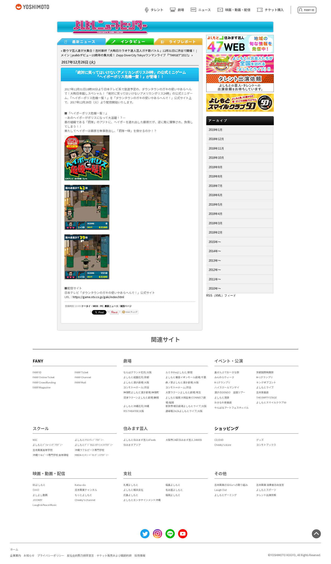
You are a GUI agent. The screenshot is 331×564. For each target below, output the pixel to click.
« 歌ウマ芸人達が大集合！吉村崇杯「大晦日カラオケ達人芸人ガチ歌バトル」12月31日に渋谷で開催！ (128, 50)
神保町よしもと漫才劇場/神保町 (141, 392)
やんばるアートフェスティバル (231, 407)
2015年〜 (215, 242)
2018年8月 (215, 176)
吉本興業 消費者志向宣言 (270, 485)
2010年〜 (215, 288)
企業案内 (15, 555)
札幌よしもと (130, 485)
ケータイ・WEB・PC (92, 306)
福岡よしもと (173, 495)
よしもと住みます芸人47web (139, 440)
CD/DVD (219, 440)
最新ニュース (111, 306)
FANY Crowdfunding (44, 382)
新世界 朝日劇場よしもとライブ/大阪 (186, 406)
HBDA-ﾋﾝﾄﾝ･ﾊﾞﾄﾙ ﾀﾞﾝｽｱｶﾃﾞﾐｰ (92, 455)
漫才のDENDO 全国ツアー (229, 392)
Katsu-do (80, 485)
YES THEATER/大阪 (133, 411)
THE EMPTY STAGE (266, 397)
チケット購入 (274, 9)
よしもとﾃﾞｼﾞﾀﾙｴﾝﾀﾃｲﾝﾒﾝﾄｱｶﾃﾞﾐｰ (94, 444)
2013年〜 (215, 260)
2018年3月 (215, 223)
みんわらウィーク (224, 377)
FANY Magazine (41, 387)
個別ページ (125, 306)
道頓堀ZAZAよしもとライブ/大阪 (184, 411)
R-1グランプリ (222, 382)
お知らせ (29, 555)
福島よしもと (173, 485)
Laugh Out (220, 490)
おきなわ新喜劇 (223, 402)
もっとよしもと (83, 495)
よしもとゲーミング (225, 495)
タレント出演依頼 (266, 495)
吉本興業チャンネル (86, 490)
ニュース (204, 9)
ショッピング (226, 428)
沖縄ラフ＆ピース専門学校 (89, 450)
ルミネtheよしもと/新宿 (179, 372)
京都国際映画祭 (265, 372)
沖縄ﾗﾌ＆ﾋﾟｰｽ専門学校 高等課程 (50, 455)
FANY (38, 361)
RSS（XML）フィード (221, 295)
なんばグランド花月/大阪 (137, 372)
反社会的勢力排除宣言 (80, 555)
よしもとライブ (265, 387)
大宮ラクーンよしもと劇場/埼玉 (183, 392)
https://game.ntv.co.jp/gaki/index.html (98, 297)
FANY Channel (83, 377)
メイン (65, 55)
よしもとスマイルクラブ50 (271, 402)
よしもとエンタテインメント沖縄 (142, 500)
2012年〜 (215, 270)
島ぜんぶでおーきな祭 (226, 372)
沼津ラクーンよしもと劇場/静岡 (141, 397)
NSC (35, 440)
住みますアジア (132, 444)
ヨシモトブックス (266, 444)
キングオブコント (266, 382)
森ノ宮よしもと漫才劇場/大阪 (182, 382)
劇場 (181, 9)
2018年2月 (215, 232)
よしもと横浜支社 (133, 490)
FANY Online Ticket (43, 377)
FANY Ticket (81, 372)
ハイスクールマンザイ (226, 387)
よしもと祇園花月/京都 (136, 377)
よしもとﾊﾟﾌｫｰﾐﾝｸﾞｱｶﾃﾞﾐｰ (48, 444)
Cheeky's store (222, 444)
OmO (36, 490)
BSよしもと (39, 485)
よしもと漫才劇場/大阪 (136, 382)
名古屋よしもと (174, 490)
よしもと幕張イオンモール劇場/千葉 (186, 377)
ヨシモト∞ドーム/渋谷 (178, 387)
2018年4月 (215, 213)
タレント (157, 9)
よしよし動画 (40, 495)
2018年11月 (216, 148)
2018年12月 (216, 139)
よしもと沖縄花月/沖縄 (136, 406)
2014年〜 (215, 251)
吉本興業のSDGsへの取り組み (231, 485)
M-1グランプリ (264, 377)
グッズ (260, 440)
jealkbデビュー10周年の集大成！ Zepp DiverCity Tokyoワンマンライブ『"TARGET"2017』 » (132, 55)
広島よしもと (130, 495)
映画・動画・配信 (237, 9)
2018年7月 (215, 186)
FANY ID (37, 372)
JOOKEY (37, 500)
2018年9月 (215, 167)
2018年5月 (215, 204)
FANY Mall (80, 382)
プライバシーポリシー (50, 555)
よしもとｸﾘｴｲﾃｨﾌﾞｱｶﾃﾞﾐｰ (89, 440)
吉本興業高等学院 (42, 450)
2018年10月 (216, 157)
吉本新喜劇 (262, 392)
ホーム (14, 549)
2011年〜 (215, 279)
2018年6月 (215, 195)
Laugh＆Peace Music (45, 505)
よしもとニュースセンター (165, 30)
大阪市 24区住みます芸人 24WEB (184, 440)
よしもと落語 (221, 397)
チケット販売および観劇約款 (114, 555)
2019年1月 (215, 129)
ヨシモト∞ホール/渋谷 (136, 387)
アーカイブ (218, 120)
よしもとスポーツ (266, 490)
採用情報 (139, 555)
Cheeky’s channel (85, 500)
